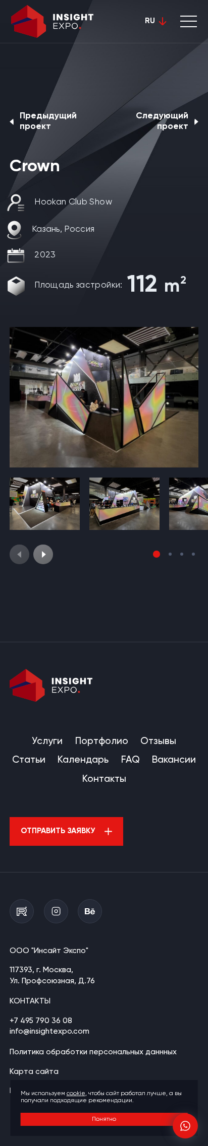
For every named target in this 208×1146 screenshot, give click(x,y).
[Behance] (90, 911)
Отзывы (158, 741)
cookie (76, 1094)
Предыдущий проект (48, 121)
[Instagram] (56, 911)
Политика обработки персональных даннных (93, 1052)
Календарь (83, 760)
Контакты (104, 779)
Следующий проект (162, 121)
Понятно (104, 1119)
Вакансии (174, 760)
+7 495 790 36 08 (41, 1021)
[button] (43, 554)
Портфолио (101, 741)
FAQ (130, 760)
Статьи (28, 760)
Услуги (47, 741)
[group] (104, 397)
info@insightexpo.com (49, 1031)
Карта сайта (34, 1071)
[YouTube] (22, 911)
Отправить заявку (58, 831)
